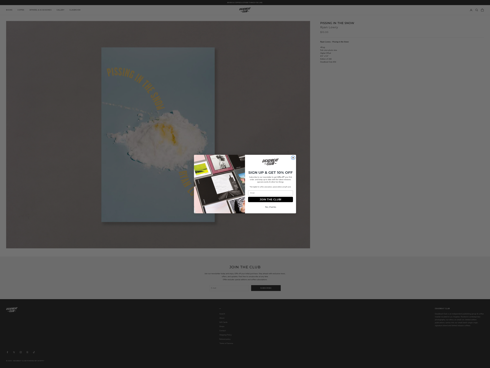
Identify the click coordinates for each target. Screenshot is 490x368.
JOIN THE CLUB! (270, 199)
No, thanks (270, 207)
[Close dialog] (293, 158)
